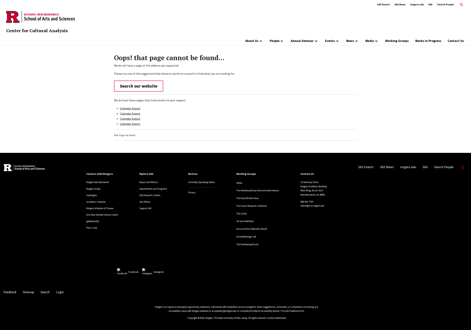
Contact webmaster (276, 317)
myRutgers (91, 195)
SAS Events (383, 4)
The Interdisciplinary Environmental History (257, 190)
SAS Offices (144, 201)
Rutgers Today (93, 188)
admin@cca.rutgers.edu (312, 205)
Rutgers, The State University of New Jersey (226, 317)
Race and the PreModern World (251, 228)
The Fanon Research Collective (251, 205)
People (274, 41)
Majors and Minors (148, 182)
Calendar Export (130, 108)
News (350, 41)
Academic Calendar (96, 201)
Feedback (9, 292)
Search (45, 292)
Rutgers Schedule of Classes (99, 208)
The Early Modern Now (247, 198)
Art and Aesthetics (245, 221)
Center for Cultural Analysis (37, 30)
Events (330, 41)
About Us (251, 41)
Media (369, 41)
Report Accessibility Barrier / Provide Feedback (276, 310)
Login (60, 292)
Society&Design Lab (246, 236)
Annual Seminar (302, 41)
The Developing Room (247, 244)
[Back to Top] (463, 321)
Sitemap (28, 292)
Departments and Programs (153, 188)
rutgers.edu (417, 4)
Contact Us (456, 41)
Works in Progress (428, 41)
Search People (445, 4)
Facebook (133, 271)
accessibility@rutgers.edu (224, 310)
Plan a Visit (91, 227)
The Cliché (241, 213)
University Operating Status (201, 182)
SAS (430, 4)
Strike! (239, 182)
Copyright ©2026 (195, 317)
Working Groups (397, 41)
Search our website (138, 86)
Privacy (191, 192)
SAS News (400, 4)
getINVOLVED (92, 221)
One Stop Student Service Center (102, 214)
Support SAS (145, 208)
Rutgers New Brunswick (97, 182)
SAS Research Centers (149, 195)
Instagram (159, 271)
